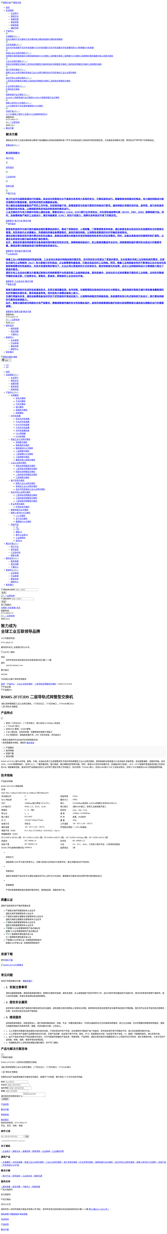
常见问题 (15, 331)
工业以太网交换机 (25, 684)
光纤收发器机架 (67, 48)
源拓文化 (15, 16)
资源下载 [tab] (10, 753)
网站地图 (23, 1214)
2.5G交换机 (11, 106)
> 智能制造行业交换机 (103, 1162)
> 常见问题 (15, 1187)
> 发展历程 (25, 1151)
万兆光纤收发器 (54, 48)
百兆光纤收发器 (13, 48)
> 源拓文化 (15, 1151)
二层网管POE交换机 (71, 56)
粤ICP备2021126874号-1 (99, 1209)
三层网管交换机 (87, 56)
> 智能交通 (37, 1176)
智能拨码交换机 (24, 56)
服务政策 (15, 328)
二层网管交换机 (55, 56)
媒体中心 (15, 349)
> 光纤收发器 (16, 1162)
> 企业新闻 (45, 1151)
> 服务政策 (5, 1187)
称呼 (3, 1082)
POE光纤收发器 (40, 48)
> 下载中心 (25, 1187)
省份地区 (5, 1088)
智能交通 (15, 555)
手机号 (4, 1085)
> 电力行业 (5, 1176)
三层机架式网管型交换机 (38, 81)
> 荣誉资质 (35, 1151)
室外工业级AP (25, 114)
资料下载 (9, 960)
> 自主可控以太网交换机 (123, 1162)
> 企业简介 (5, 1151)
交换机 (4, 608)
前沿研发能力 (13, 153)
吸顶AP (44, 114)
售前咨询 (30, 743)
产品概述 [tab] (10, 748)
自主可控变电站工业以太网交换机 (61, 73)
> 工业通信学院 (57, 1151)
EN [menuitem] (7, 367)
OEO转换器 (79, 48)
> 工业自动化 (26, 1176)
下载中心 (15, 334)
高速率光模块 (49, 39)
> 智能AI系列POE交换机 (145, 1162)
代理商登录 (14, 1214)
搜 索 (4, 593)
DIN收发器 (89, 48)
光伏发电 (12, 608)
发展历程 (15, 19)
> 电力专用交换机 (69, 1162)
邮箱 (3, 1091)
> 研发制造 (35, 1187)
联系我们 (28, 981)
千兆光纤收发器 (26, 48)
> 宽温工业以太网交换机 (33, 1162)
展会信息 (15, 346)
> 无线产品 (161, 1162)
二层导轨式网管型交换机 (36, 64)
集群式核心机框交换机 (103, 56)
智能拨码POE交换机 (40, 56)
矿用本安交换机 (13, 89)
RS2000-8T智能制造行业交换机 (46, 98)
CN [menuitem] (7, 365)
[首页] (11, 3)
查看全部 (10, 145)
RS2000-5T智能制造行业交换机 (19, 98)
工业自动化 (16, 552)
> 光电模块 (5, 1162)
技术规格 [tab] (10, 751)
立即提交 (5, 1099)
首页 (3, 684)
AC (7, 114)
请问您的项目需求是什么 (11, 1096)
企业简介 (15, 13)
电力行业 (15, 547)
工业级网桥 (36, 114)
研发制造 (15, 25)
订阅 (26, 1136)
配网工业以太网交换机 (15, 73)
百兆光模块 (11, 39)
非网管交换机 (12, 56)
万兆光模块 (30, 39)
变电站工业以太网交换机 (36, 73)
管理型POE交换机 (35, 106)
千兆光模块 (20, 39)
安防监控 (15, 549)
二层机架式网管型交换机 (77, 64)
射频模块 (59, 39)
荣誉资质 (15, 22)
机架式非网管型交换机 (57, 64)
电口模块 (39, 39)
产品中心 (11, 684)
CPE (10, 114)
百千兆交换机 (21, 106)
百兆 (18, 608)
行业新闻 (15, 343)
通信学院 (15, 28)
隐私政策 (5, 1214)
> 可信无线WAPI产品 (10, 1165)
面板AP (15, 114)
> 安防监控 (15, 1176)
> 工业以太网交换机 (53, 1162)
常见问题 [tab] (10, 756)
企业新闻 (15, 340)
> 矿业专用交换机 (85, 1162)
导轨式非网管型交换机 (15, 64)
